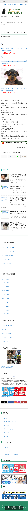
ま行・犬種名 (5, 302)
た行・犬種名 (5, 290)
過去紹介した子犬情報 (6, 367)
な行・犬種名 (5, 294)
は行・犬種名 (5, 298)
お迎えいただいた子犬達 (7, 366)
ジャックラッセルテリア (8, 255)
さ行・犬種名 (5, 286)
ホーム (3, 22)
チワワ (4, 267)
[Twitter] (4, 156)
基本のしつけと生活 (7, 337)
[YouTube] (24, 402)
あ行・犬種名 (5, 279)
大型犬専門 (6, 447)
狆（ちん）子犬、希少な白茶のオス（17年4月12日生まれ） (18, 200)
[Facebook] (11, 156)
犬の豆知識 (5, 341)
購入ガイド (5, 329)
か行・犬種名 (5, 283)
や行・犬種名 (5, 306)
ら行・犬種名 (5, 310)
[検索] (26, 1)
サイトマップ (7, 432)
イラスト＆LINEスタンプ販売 (11, 454)
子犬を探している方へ (7, 325)
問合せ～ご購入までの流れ (10, 421)
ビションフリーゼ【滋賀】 (8, 251)
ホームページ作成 (8, 451)
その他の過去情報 (6, 36)
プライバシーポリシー (9, 429)
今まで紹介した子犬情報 (13, 22)
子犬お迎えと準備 (6, 333)
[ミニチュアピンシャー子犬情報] (14, 142)
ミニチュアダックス (7, 259)
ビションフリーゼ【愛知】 (8, 247)
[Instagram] (17, 402)
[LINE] (17, 156)
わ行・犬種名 (5, 314)
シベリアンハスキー (7, 263)
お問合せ (6, 436)
